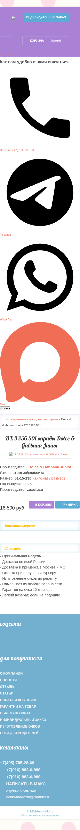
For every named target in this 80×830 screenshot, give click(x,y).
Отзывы (8, 686)
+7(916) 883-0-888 (23, 770)
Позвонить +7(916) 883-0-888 (17, 150)
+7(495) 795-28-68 (17, 762)
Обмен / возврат (15, 713)
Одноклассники (4, 642)
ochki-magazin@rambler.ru (28, 797)
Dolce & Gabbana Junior (50, 467)
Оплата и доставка (18, 700)
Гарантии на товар (18, 706)
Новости (8, 680)
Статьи (7, 693)
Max (2, 404)
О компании (11, 673)
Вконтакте (16, 642)
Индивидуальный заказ (46, 17)
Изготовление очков (20, 726)
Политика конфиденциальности (40, 815)
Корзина (37, 40)
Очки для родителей (19, 733)
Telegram (5, 234)
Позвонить (6, 54)
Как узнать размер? (49, 478)
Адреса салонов (21, 791)
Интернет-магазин (20, 419)
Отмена (5, 408)
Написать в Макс (26, 784)
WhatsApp (6, 319)
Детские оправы (47, 419)
